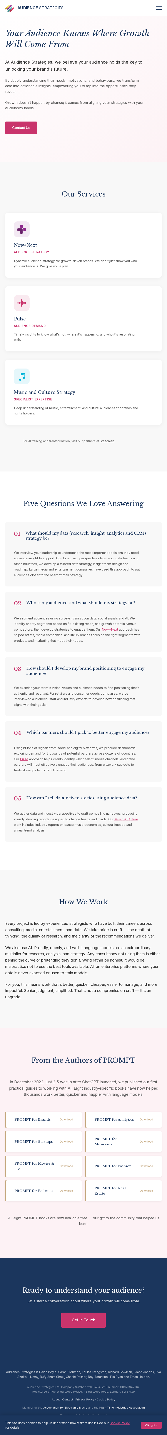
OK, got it (151, 1425)
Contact (67, 1399)
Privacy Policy (84, 1399)
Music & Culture (126, 819)
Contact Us (21, 127)
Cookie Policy (106, 1399)
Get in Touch (83, 1320)
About (56, 1399)
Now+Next (110, 629)
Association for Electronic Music (65, 1407)
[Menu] (159, 8)
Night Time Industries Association (122, 1407)
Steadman (107, 441)
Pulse (24, 759)
